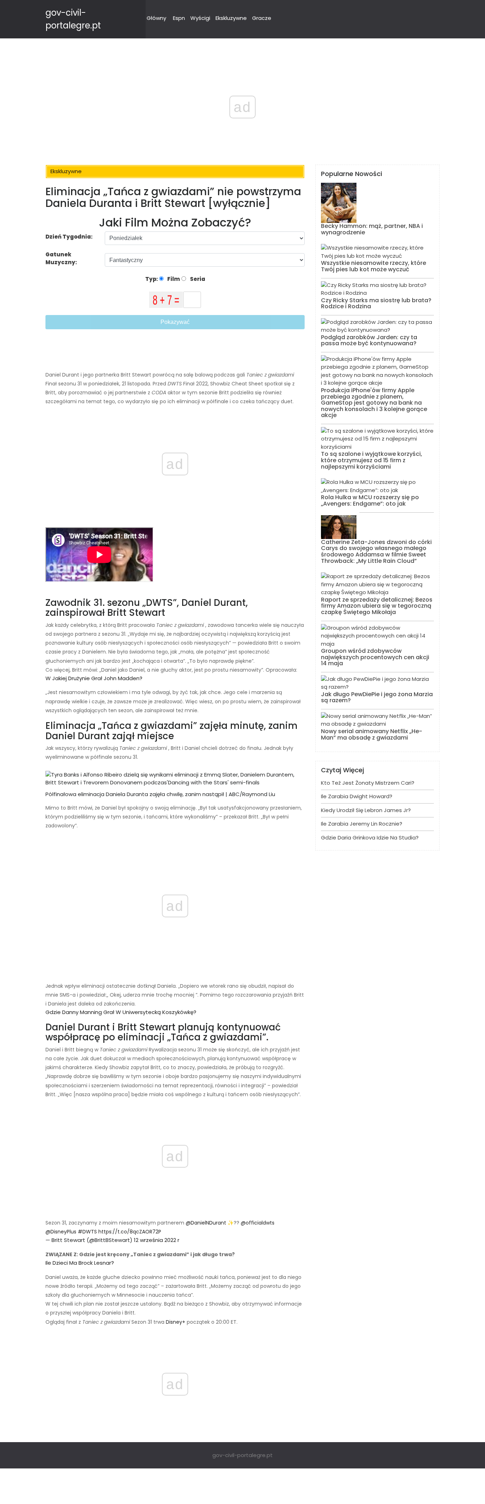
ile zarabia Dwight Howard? (356, 796)
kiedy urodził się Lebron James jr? (366, 810)
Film (173, 279)
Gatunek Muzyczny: (61, 258)
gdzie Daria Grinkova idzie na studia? (370, 837)
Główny (156, 18)
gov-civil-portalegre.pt (242, 1455)
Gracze (261, 18)
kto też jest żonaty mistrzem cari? (367, 782)
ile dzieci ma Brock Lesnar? (79, 1262)
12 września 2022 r (155, 1240)
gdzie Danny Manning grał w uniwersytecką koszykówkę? (120, 1012)
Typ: (152, 279)
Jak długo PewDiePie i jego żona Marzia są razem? (377, 697)
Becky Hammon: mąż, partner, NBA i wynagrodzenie (372, 229)
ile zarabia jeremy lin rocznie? (361, 823)
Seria (197, 279)
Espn (179, 18)
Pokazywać (175, 322)
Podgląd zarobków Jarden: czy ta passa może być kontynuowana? (369, 340)
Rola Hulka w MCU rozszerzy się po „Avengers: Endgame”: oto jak (370, 500)
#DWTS (87, 1231)
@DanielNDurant (205, 1222)
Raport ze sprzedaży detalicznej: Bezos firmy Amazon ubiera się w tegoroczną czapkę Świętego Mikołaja (376, 606)
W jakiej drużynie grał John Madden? (93, 678)
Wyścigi (200, 18)
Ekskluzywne (231, 18)
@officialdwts (256, 1222)
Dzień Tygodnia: (69, 236)
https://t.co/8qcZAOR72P (129, 1231)
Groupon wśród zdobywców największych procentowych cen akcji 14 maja (375, 657)
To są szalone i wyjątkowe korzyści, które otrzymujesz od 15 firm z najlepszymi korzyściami (371, 460)
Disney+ (174, 1322)
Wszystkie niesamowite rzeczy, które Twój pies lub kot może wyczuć (373, 266)
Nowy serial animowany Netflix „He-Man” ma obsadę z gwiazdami (371, 734)
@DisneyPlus (60, 1231)
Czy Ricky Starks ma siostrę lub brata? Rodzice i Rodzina (376, 303)
